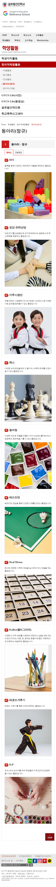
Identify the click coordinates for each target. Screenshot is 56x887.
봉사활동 (7, 75)
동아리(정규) (9, 84)
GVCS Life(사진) (11, 95)
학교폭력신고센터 (12, 113)
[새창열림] (29, 860)
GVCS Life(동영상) (12, 101)
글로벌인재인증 (10, 107)
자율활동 (7, 70)
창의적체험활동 (10, 64)
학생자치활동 (9, 58)
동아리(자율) (9, 88)
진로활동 (7, 79)
